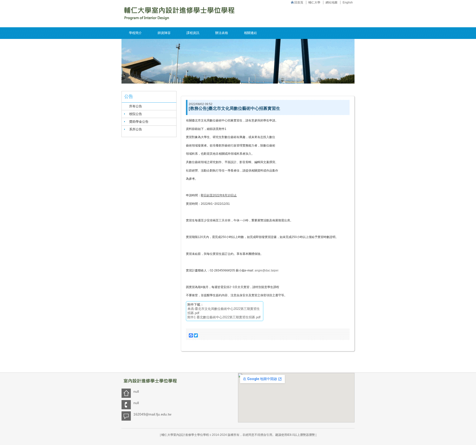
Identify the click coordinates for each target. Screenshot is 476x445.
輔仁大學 (314, 2)
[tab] (149, 114)
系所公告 (135, 129)
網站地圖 (331, 2)
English (348, 2)
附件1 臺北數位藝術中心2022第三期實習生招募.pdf (224, 317)
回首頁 (298, 2)
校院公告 (135, 114)
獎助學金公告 (139, 121)
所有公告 (135, 106)
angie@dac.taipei (266, 270)
